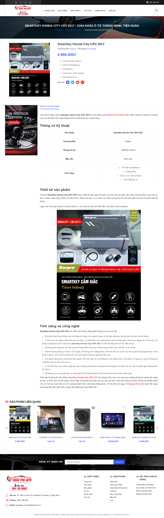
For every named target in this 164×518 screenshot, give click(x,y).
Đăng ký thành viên (144, 494)
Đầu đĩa (113, 497)
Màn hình (114, 482)
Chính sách (100, 11)
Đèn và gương (115, 494)
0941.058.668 (154, 2)
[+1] (82, 82)
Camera (113, 491)
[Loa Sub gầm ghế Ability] (82, 419)
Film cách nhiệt (116, 485)
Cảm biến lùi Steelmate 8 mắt (51, 438)
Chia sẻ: (61, 82)
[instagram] (25, 2)
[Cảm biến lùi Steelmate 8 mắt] (51, 419)
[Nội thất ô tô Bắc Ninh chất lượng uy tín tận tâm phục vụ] (23, 10)
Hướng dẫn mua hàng (145, 485)
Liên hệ (112, 11)
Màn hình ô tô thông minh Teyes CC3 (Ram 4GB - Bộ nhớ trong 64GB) (113, 438)
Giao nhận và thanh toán (146, 488)
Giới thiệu (62, 11)
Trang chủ (49, 11)
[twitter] (16, 2)
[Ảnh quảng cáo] (22, 130)
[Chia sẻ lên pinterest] (77, 82)
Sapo (111, 514)
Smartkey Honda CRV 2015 (144, 437)
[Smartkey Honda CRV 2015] (143, 419)
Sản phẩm (75, 11)
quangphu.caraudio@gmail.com (28, 505)
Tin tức (87, 11)
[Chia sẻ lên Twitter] (72, 82)
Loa (111, 500)
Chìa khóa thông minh (119, 488)
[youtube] (30, 2)
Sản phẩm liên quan (25, 401)
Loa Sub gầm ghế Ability (82, 437)
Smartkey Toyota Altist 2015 (20, 438)
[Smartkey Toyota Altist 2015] (19, 419)
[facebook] (21, 2)
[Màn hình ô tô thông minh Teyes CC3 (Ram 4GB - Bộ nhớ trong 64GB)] (113, 419)
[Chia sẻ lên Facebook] (68, 82)
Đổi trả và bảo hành (144, 491)
